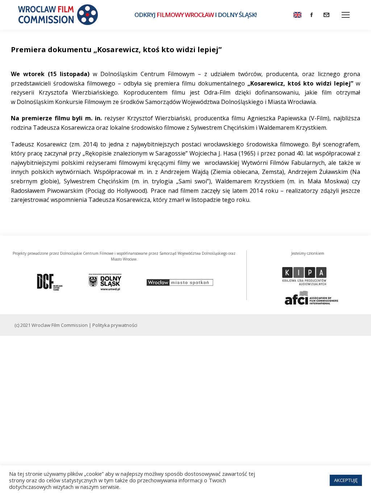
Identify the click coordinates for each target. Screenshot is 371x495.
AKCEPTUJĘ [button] (346, 480)
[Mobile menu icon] (345, 15)
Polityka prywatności (114, 325)
